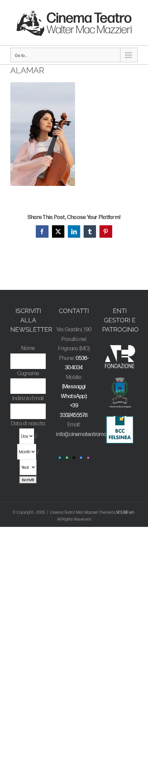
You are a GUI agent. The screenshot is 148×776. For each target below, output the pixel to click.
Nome (28, 348)
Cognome (28, 373)
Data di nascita (28, 423)
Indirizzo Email (28, 398)
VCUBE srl (125, 512)
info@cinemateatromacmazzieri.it (93, 434)
